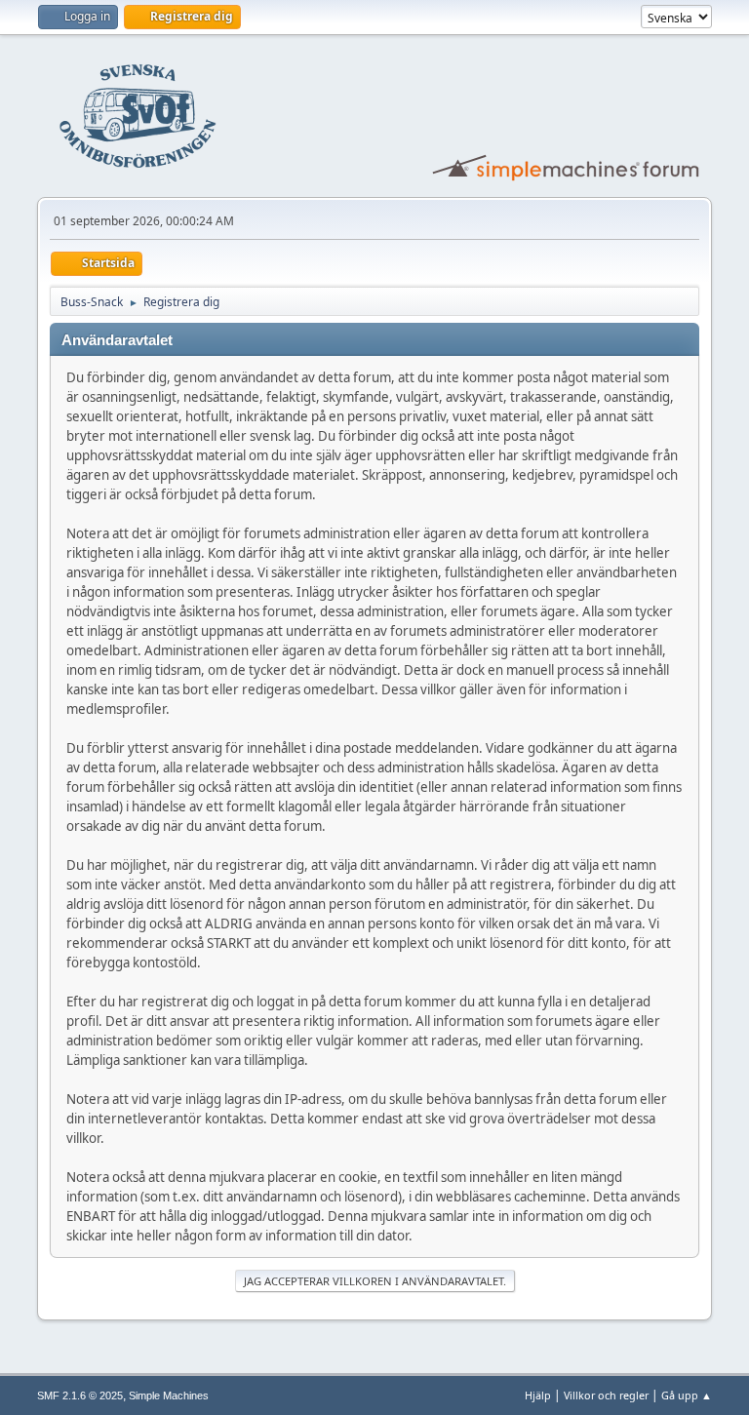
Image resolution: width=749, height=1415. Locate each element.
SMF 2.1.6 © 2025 (80, 1395)
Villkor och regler (606, 1395)
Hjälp (538, 1395)
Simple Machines (169, 1395)
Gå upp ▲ (686, 1395)
